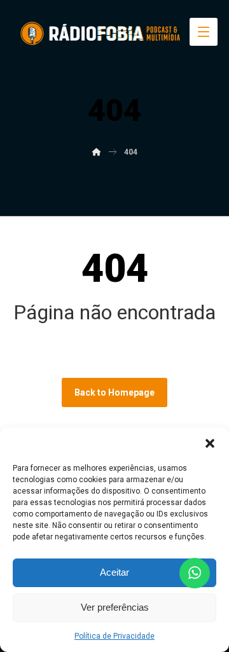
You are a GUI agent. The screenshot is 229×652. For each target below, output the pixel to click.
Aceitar (114, 572)
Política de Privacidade (114, 636)
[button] (210, 443)
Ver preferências (115, 607)
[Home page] (96, 152)
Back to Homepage (114, 392)
